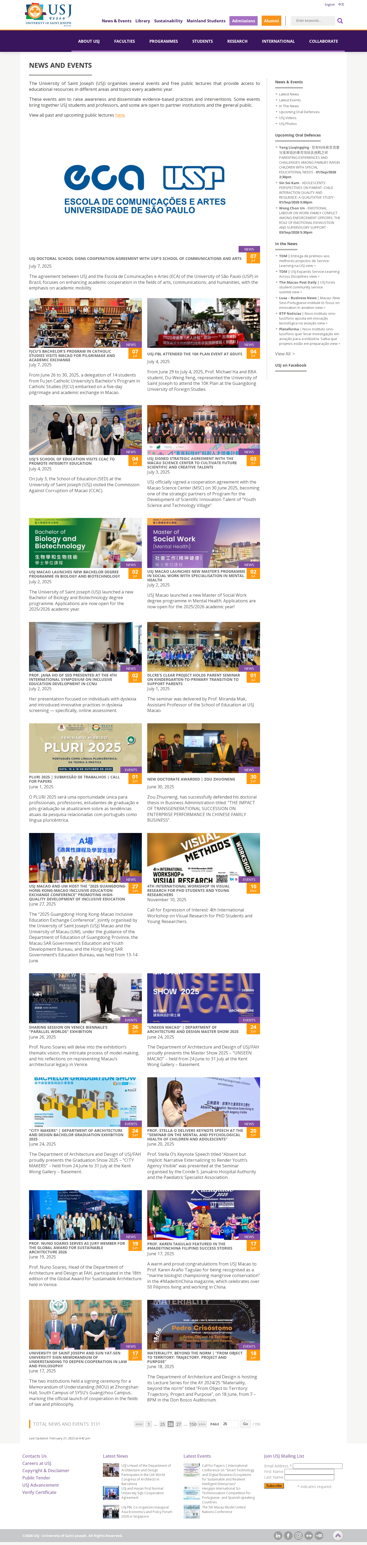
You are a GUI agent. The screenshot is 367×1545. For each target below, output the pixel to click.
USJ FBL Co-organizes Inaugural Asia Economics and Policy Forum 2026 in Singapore (146, 1512)
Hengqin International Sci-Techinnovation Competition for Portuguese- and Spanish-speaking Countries (228, 1495)
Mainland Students (206, 20)
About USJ (89, 41)
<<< (139, 1424)
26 (170, 1424)
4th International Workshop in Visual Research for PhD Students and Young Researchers (188, 890)
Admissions (243, 20)
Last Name (274, 1477)
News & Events (116, 20)
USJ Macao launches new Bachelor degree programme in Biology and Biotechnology (74, 574)
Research (237, 41)
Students (202, 41)
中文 (341, 4)
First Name (274, 1471)
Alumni (271, 20)
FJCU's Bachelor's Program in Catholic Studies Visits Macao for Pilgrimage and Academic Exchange (72, 355)
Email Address (278, 1465)
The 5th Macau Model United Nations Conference (224, 1509)
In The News (289, 105)
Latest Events (290, 100)
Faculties (124, 41)
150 (192, 1424)
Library (142, 20)
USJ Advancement (40, 1485)
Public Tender (36, 1478)
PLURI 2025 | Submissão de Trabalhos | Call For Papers (74, 779)
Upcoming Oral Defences (299, 111)
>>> (202, 1424)
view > (310, 265)
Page (214, 1424)
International (278, 41)
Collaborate (323, 41)
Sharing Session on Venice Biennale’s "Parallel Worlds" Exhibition (68, 1029)
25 (162, 1424)
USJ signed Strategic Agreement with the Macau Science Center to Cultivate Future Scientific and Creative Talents (192, 463)
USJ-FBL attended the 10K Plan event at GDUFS (194, 353)
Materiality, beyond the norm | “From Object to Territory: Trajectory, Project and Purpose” (195, 1357)
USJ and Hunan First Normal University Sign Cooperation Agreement (142, 1493)
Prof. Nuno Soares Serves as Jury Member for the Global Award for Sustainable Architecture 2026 (77, 1247)
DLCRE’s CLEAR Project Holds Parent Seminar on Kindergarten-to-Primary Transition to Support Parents (193, 679)
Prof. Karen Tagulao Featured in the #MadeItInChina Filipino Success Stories (189, 1246)
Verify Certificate (39, 1492)
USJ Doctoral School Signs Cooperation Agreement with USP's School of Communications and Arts (135, 258)
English (330, 4)
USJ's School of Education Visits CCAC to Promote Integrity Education (72, 461)
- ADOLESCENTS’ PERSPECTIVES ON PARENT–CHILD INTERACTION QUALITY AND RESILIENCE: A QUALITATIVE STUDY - (307, 192)
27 (178, 1424)
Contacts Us (34, 1456)
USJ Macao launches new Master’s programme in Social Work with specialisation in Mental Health (196, 575)
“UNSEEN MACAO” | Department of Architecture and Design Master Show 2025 (193, 1029)
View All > (285, 354)
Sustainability (168, 20)
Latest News (289, 94)
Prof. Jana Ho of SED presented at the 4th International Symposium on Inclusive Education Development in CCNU (73, 679)
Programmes (163, 41)
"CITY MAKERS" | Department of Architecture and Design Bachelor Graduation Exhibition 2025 (76, 1135)
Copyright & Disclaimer (45, 1471)
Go (245, 1424)
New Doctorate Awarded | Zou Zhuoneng (191, 779)
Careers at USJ (36, 1463)
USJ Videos (288, 117)
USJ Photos (288, 123)
